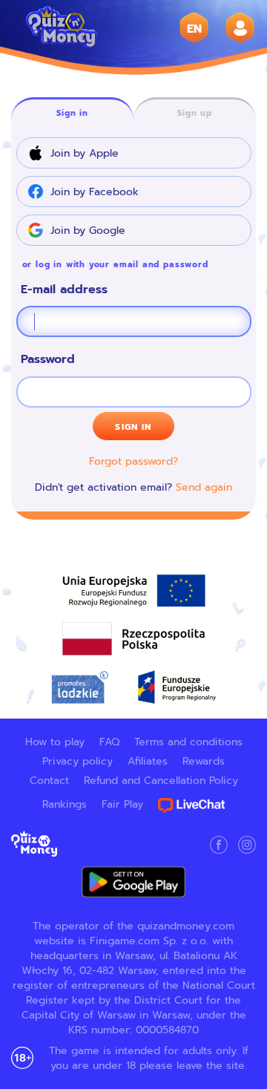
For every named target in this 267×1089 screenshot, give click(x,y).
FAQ (109, 741)
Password (48, 359)
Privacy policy (77, 760)
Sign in (72, 113)
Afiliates (148, 760)
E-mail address (64, 289)
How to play (55, 741)
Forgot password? (133, 461)
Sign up (194, 113)
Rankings (64, 804)
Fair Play (122, 804)
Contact (49, 780)
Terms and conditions (188, 741)
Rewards (203, 760)
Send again (204, 487)
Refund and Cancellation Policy (161, 780)
